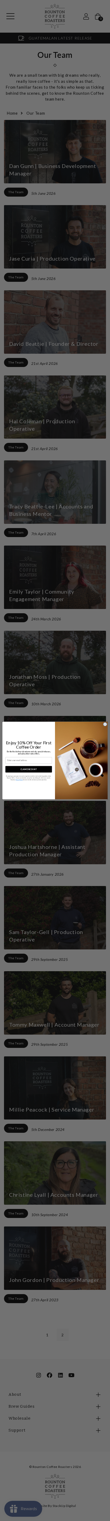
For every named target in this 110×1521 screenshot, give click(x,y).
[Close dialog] (105, 724)
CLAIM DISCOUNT (29, 769)
